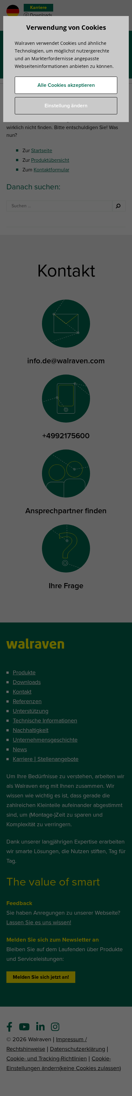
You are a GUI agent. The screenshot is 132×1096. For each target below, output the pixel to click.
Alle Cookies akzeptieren (66, 85)
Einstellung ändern (66, 106)
